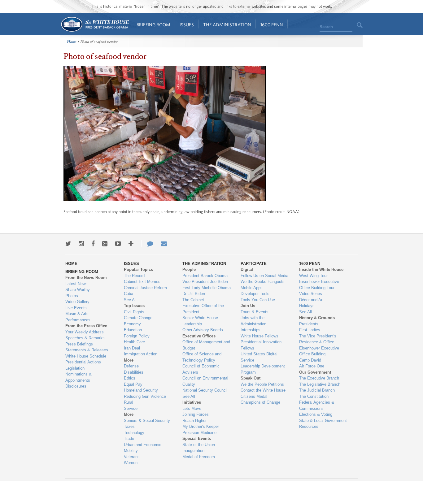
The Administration (227, 24)
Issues (187, 24)
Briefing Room (153, 24)
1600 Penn (271, 24)
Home (94, 24)
